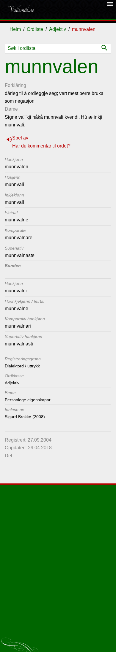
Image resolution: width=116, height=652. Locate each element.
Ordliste (35, 29)
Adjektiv (57, 29)
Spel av (20, 137)
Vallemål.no (20, 9)
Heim (15, 29)
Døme (11, 109)
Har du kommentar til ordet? (41, 145)
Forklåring (15, 85)
